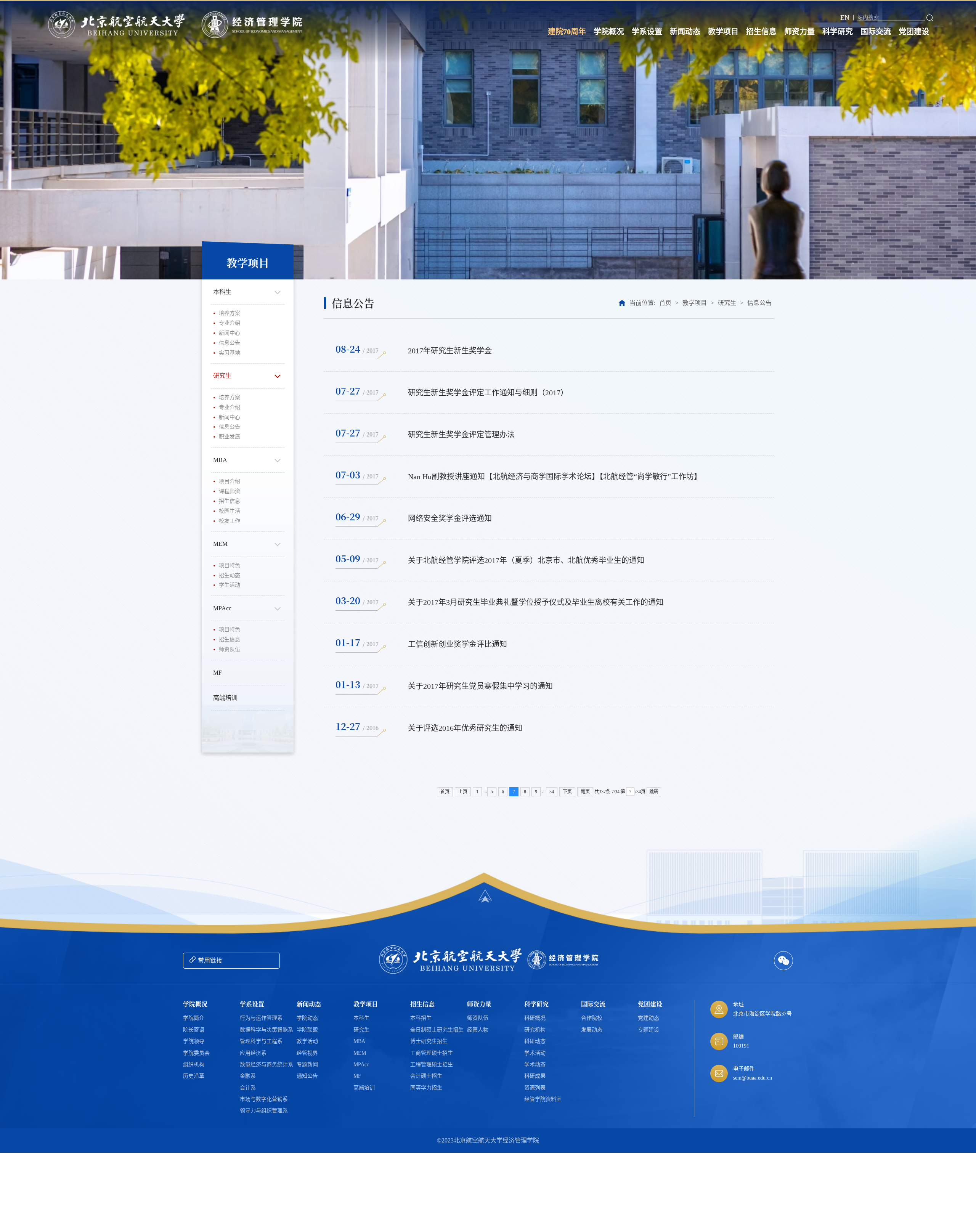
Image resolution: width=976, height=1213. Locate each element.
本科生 (222, 292)
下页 (567, 791)
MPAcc (222, 608)
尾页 (585, 791)
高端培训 (225, 698)
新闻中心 (229, 333)
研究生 (222, 375)
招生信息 (761, 31)
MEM (220, 544)
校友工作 (229, 521)
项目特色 (229, 565)
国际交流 (875, 31)
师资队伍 (229, 649)
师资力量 (799, 31)
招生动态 (229, 575)
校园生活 (229, 511)
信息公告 (229, 343)
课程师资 (229, 491)
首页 (665, 303)
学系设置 (647, 31)
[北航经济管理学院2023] (253, 25)
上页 (462, 791)
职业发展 (229, 437)
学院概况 (609, 31)
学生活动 (229, 585)
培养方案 (229, 313)
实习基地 (229, 353)
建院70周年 (567, 31)
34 (551, 791)
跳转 (653, 791)
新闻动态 (685, 31)
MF (217, 672)
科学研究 (837, 31)
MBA (220, 460)
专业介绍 (229, 323)
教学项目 (723, 31)
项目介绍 (229, 481)
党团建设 (914, 31)
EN (844, 17)
